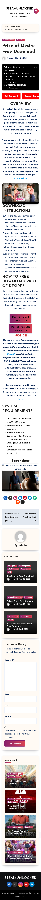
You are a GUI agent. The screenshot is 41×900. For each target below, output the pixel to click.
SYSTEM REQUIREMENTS (16, 85)
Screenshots (14, 88)
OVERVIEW (9, 71)
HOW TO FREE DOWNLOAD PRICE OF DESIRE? (20, 78)
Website (7, 716)
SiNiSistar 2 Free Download (20, 576)
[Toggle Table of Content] (33, 67)
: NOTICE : (13, 82)
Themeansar (20, 897)
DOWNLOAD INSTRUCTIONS (17, 74)
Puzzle (23, 802)
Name (7, 694)
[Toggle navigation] (4, 11)
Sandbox (28, 827)
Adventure (25, 569)
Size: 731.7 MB (20, 318)
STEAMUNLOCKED (19, 8)
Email (7, 705)
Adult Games (8, 40)
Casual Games (14, 777)
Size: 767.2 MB (20, 328)
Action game (24, 566)
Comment (9, 660)
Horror (10, 620)
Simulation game (15, 597)
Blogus (33, 893)
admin (11, 58)
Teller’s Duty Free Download (20, 601)
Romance (20, 40)
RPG (9, 572)
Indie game (12, 566)
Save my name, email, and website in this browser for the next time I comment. (20, 733)
